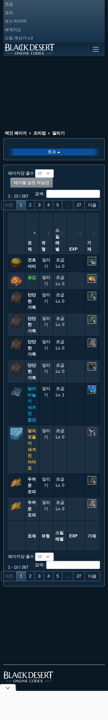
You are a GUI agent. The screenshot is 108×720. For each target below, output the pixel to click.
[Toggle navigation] (95, 49)
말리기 (58, 133)
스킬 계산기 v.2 (19, 37)
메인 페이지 (16, 133)
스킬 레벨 (57, 239)
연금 (9, 4)
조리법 (40, 133)
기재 (89, 245)
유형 (44, 245)
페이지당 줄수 (21, 173)
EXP (73, 249)
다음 (92, 205)
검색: (39, 193)
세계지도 (13, 29)
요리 (9, 12)
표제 (30, 245)
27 (79, 205)
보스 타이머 (16, 21)
